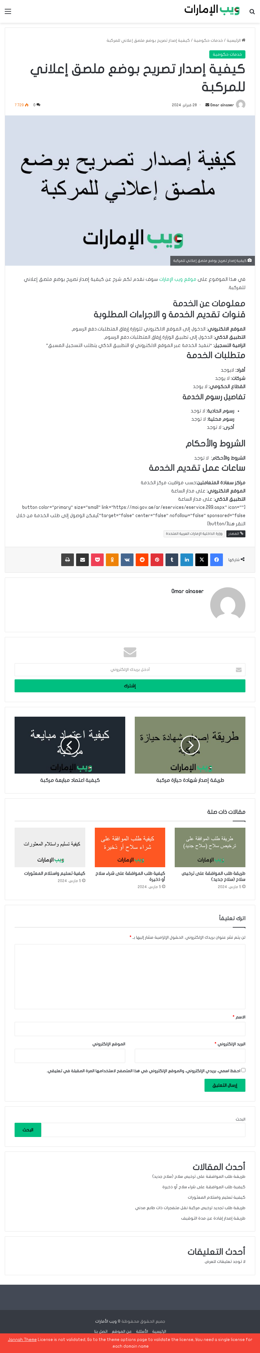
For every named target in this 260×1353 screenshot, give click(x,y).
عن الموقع (122, 1331)
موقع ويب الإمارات (177, 279)
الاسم (239, 1017)
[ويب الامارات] (209, 11)
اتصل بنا (100, 1331)
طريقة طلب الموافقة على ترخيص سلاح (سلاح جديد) (198, 1176)
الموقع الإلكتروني (108, 1044)
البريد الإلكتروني (230, 1044)
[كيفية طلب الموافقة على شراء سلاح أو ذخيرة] (130, 848)
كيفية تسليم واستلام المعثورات (54, 873)
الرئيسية (234, 40)
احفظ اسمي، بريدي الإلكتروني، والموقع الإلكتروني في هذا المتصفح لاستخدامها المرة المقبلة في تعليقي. (143, 1071)
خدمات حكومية (208, 40)
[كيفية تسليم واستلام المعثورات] (50, 848)
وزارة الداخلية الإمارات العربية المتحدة (194, 533)
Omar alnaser (222, 105)
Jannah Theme (22, 1340)
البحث (240, 1119)
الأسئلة (142, 1331)
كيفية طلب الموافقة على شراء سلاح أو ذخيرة (203, 1187)
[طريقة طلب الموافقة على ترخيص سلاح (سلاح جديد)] (210, 848)
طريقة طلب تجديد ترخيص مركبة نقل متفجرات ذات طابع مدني (190, 1208)
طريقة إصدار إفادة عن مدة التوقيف (213, 1218)
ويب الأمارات (106, 1321)
